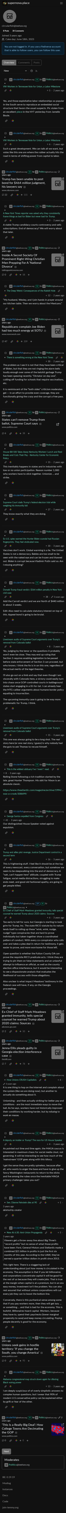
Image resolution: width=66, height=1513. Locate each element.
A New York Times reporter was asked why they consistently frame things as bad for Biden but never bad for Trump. (31, 215)
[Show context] (5, 90)
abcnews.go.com (9, 1027)
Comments (24, 62)
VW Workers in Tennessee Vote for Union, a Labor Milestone (31, 87)
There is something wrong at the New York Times (30, 358)
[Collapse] (5, 79)
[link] (10, 90)
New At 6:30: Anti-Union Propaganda (24, 1233)
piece (19, 112)
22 (6, 195)
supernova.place (19, 3)
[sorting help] (31, 71)
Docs (5, 1495)
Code (5, 1501)
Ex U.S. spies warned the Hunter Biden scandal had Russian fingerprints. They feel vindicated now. (31, 540)
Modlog (6, 1483)
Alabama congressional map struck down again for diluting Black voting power (30, 1381)
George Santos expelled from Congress (25, 816)
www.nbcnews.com (10, 190)
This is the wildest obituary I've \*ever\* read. (28, 769)
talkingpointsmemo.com (12, 270)
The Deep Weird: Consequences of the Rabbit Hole (31, 291)
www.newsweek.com (11, 334)
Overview (9, 62)
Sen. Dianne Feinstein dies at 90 (22, 1203)
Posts (37, 62)
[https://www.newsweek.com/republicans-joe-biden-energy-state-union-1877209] (57, 331)
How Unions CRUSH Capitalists (22, 1080)
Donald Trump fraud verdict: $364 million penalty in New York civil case (32, 591)
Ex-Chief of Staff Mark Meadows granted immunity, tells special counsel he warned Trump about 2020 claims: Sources (33, 912)
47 (6, 342)
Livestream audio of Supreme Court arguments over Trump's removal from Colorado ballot (31, 641)
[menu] (61, 3)
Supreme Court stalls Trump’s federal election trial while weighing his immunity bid (29, 504)
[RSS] (36, 71)
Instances (7, 1489)
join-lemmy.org (10, 1507)
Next (6, 1451)
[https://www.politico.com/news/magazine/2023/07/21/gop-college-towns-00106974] (57, 1429)
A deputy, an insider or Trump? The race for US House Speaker (32, 1140)
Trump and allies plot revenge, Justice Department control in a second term (32, 854)
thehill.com (6, 1059)
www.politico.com (9, 427)
